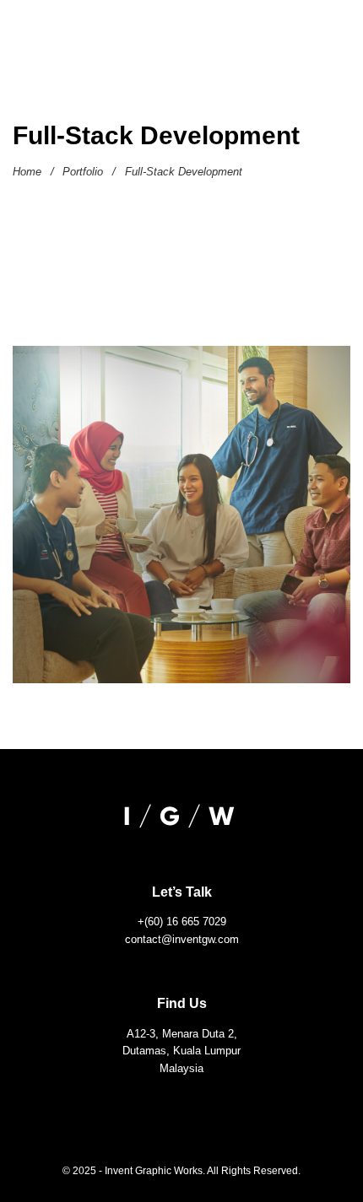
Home (27, 172)
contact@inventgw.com (182, 940)
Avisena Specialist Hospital (182, 520)
